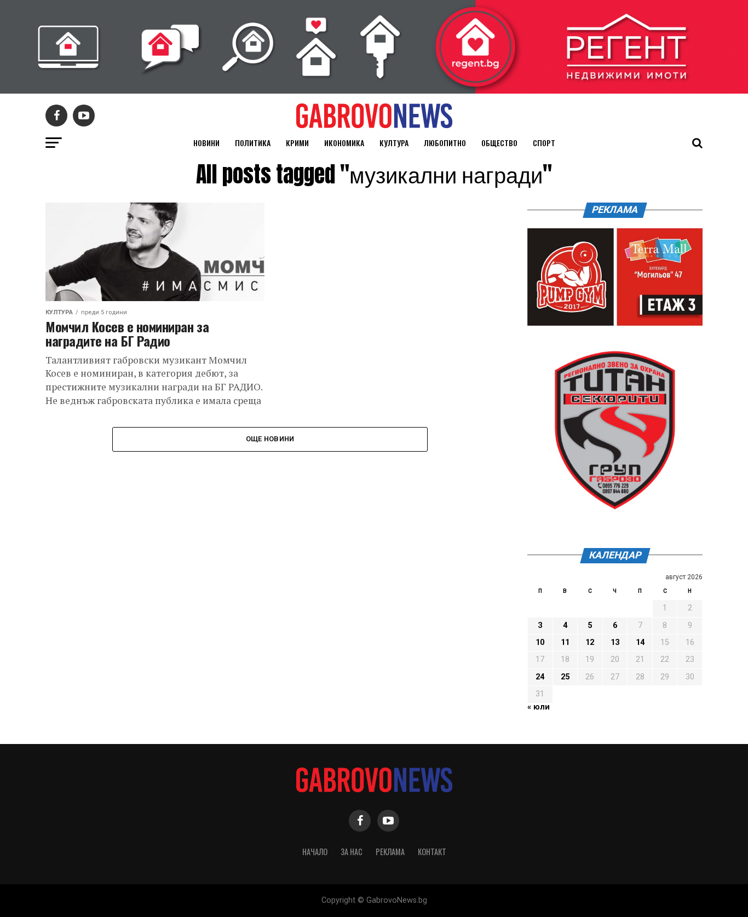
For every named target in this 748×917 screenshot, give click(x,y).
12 (589, 642)
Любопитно (445, 142)
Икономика (344, 142)
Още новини (270, 439)
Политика (253, 142)
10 (540, 642)
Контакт (432, 851)
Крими (297, 142)
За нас (352, 851)
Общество (499, 142)
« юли (538, 707)
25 (565, 677)
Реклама (390, 851)
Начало (314, 851)
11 (565, 642)
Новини (206, 142)
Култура (393, 142)
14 (640, 642)
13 (615, 642)
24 (540, 677)
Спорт (544, 142)
